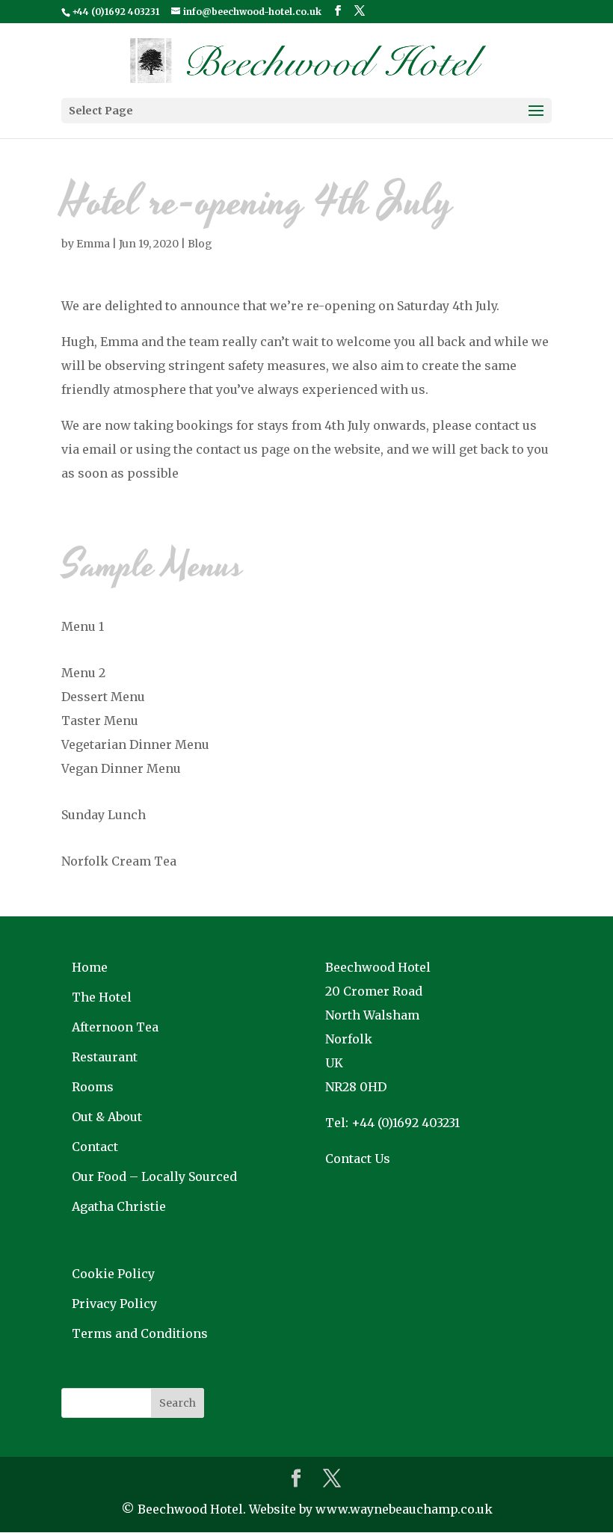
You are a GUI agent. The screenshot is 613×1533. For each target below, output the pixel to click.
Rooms (93, 1086)
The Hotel (102, 997)
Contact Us (357, 1158)
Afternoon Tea (115, 1027)
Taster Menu (99, 720)
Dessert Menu (103, 696)
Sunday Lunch (103, 814)
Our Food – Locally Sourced (154, 1176)
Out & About (107, 1116)
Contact (95, 1146)
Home (90, 967)
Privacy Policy (114, 1303)
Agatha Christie (119, 1206)
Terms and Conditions (140, 1333)
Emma (93, 243)
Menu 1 (82, 626)
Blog (200, 243)
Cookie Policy (113, 1273)
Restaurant (105, 1056)
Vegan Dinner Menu (121, 768)
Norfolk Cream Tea (118, 861)
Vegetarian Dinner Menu (135, 744)
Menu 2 (83, 672)
